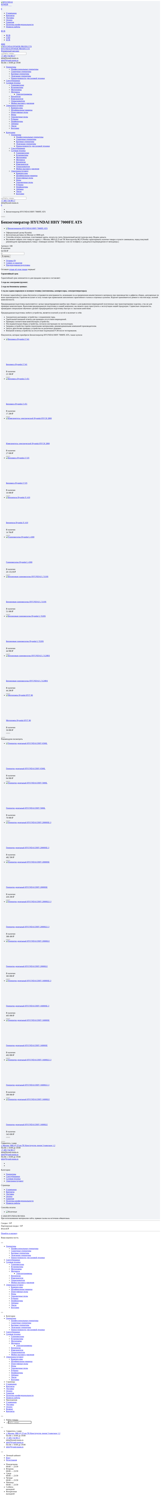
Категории (10, 132)
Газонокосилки (17, 85)
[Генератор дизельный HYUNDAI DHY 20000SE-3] (28, 822)
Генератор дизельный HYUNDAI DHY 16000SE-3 (27, 1006)
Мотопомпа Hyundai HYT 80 (18, 720)
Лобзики (14, 124)
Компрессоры (17, 108)
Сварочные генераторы (21, 71)
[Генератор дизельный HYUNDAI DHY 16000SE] (28, 1020)
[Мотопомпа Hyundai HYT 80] (19, 695)
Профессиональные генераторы (24, 69)
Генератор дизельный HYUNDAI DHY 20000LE (27, 966)
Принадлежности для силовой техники (28, 78)
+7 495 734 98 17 (8, 56)
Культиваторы (17, 87)
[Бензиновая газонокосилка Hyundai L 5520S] (26, 616)
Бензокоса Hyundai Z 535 (16, 483)
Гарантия (10, 22)
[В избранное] (4, 216)
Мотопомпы (16, 90)
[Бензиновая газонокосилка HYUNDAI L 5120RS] (28, 656)
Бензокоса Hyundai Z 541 (16, 364)
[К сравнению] (2, 216)
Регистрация (11, 1460)
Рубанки (14, 119)
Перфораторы (17, 121)
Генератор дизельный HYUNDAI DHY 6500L (25, 768)
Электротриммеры (24, 94)
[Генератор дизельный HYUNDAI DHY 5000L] (26, 783)
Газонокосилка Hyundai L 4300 (19, 562)
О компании (11, 13)
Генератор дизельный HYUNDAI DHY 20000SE (27, 887)
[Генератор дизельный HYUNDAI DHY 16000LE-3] (28, 1060)
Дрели (13, 126)
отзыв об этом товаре (18, 269)
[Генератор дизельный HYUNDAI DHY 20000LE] (28, 941)
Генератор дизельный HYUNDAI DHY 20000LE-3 (27, 927)
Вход (8, 1458)
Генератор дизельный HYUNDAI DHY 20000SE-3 (27, 848)
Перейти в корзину (9, 1233)
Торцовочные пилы (19, 117)
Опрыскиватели (18, 101)
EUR (8, 40)
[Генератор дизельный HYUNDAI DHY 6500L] (26, 743)
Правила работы (13, 27)
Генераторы (11, 67)
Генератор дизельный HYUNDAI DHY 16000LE (27, 1124)
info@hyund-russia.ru (9, 60)
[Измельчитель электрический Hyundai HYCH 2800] (29, 418)
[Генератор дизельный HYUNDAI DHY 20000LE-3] (28, 901)
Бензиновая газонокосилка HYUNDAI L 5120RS (27, 681)
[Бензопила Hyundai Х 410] (18, 497)
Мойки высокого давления (22, 103)
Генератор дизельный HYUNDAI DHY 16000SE (27, 1045)
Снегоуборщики (13, 80)
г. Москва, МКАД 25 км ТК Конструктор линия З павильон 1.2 (28, 1145)
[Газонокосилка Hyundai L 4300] (20, 537)
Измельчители (17, 99)
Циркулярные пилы (19, 112)
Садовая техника (13, 83)
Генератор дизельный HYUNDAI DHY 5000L (25, 808)
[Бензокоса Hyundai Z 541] (17, 339)
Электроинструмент (14, 105)
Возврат (9, 1409)
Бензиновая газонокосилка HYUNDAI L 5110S (26, 602)
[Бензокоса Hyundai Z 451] (17, 379)
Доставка (10, 18)
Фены (13, 115)
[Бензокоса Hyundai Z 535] (17, 458)
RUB (8, 35)
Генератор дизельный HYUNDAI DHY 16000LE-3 (27, 1085)
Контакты (10, 15)
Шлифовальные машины (21, 110)
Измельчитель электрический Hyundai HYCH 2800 (28, 443)
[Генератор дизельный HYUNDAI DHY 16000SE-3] (28, 981)
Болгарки (15, 128)
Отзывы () (11, 261)
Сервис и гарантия (14, 263)
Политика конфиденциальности (20, 24)
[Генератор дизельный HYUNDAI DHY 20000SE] (28, 862)
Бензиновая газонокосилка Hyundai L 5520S (25, 641)
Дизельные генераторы (21, 76)
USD (8, 38)
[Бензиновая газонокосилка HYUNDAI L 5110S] (27, 576)
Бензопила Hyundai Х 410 (17, 523)
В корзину (6, 256)
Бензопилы (16, 96)
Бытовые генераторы (20, 74)
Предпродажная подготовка (18, 265)
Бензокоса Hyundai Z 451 (16, 404)
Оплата (9, 20)
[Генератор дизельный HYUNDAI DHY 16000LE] (28, 1099)
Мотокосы (15, 92)
